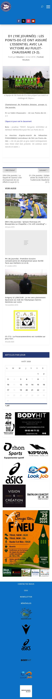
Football (40, 57)
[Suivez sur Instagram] (28, 21)
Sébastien (20, 57)
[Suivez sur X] (24, 21)
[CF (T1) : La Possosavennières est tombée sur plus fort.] (26, 320)
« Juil (7, 405)
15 (38, 384)
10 (8, 384)
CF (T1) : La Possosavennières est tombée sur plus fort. (25, 337)
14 (32, 384)
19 (21, 390)
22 (38, 390)
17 (8, 390)
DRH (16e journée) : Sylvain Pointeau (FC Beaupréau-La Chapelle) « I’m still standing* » (26, 223)
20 (27, 390)
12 (21, 384)
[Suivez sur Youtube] (33, 21)
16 (44, 384)
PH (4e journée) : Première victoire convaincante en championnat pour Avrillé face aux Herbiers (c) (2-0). (24, 261)
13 (27, 384)
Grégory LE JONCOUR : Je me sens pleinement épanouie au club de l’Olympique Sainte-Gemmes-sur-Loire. (25, 299)
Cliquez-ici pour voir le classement (18, 121)
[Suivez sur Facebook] (19, 21)
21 (32, 390)
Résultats (26, 60)
